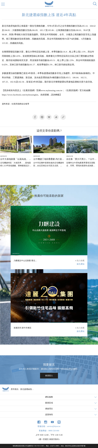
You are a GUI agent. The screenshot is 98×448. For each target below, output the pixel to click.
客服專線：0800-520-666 (49, 431)
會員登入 (49, 376)
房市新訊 (14, 389)
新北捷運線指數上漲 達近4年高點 (34, 389)
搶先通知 (80, 264)
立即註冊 (71, 369)
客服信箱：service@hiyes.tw (49, 426)
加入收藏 (80, 261)
